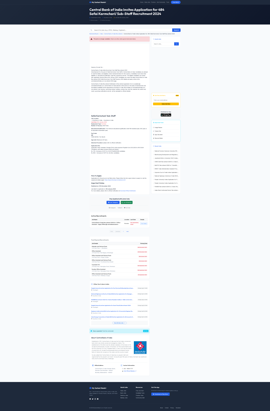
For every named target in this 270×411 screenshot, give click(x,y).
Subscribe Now (166, 104)
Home (141, 2)
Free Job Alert (140, 390)
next (127, 231)
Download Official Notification (128, 190)
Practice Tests (139, 395)
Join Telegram (114, 202)
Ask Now (146, 331)
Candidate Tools (140, 393)
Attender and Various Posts (99, 246)
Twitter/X (120, 207)
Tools (167, 2)
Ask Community (161, 2)
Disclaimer (178, 407)
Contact (166, 407)
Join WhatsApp (127, 202)
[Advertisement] (119, 55)
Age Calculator (159, 134)
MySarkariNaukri (94, 33)
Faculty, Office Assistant (98, 269)
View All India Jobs (119, 323)
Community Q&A (140, 397)
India (101, 33)
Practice (153, 2)
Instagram (113, 207)
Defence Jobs (124, 395)
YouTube (127, 207)
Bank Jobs (123, 393)
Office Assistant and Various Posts (101, 255)
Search (176, 30)
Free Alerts (176, 2)
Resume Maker (159, 138)
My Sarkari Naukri (99, 2)
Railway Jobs (123, 397)
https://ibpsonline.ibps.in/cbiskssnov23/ (115, 180)
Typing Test (158, 131)
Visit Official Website (129, 371)
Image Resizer (158, 127)
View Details (144, 223)
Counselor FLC (96, 264)
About (161, 407)
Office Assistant (96, 251)
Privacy (172, 407)
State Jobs (147, 2)
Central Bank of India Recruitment (113, 33)
